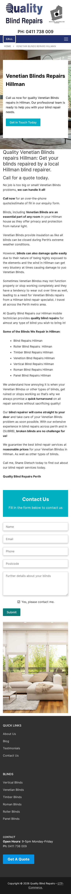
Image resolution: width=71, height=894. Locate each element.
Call (9, 39)
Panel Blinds (11, 818)
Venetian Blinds (13, 790)
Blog (6, 741)
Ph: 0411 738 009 (36, 31)
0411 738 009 (17, 846)
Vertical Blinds (13, 782)
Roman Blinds (12, 804)
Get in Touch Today (23, 122)
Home (7, 46)
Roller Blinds (11, 811)
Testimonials (11, 748)
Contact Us (11, 755)
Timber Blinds (12, 797)
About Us (9, 734)
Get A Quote (18, 859)
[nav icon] (66, 39)
